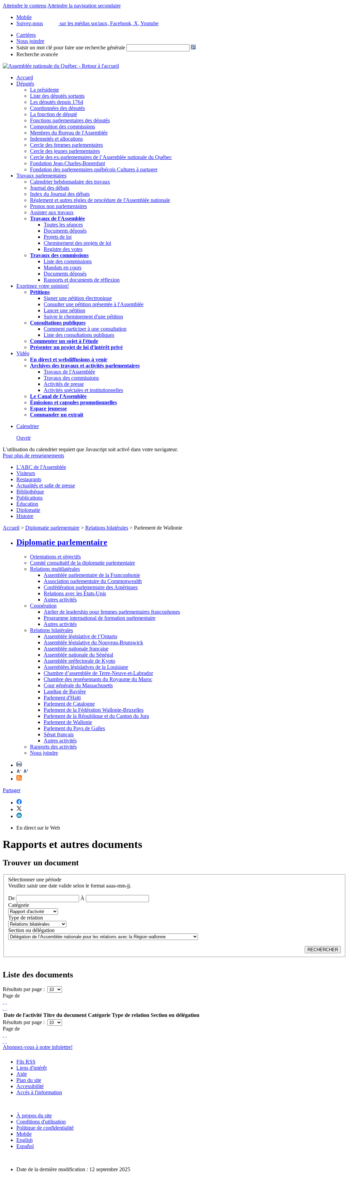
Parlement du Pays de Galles (74, 728)
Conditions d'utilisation (41, 1122)
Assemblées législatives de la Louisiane (86, 667)
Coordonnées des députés (57, 108)
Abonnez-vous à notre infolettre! (38, 1047)
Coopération (43, 606)
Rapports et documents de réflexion (82, 280)
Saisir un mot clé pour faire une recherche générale (70, 47)
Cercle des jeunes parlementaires (65, 151)
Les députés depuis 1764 (56, 102)
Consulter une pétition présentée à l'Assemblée (93, 304)
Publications (29, 498)
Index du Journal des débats (60, 194)
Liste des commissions (68, 261)
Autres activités (60, 599)
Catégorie (18, 905)
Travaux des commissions (59, 255)
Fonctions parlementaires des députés (70, 120)
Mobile (24, 1134)
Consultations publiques (58, 323)
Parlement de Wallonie (68, 722)
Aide (21, 1074)
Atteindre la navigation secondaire (84, 6)
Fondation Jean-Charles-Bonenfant (67, 163)
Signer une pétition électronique (78, 298)
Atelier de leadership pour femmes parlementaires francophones (112, 612)
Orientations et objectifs (55, 557)
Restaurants (28, 479)
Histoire (24, 516)
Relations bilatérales (106, 528)
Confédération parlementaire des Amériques (91, 587)
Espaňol (25, 1146)
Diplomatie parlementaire (52, 528)
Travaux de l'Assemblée (57, 218)
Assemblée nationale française (76, 648)
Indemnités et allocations (56, 139)
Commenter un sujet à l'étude (64, 341)
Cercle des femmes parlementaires (66, 145)
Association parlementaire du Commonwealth (93, 581)
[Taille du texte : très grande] (26, 772)
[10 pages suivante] (3, 1008)
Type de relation (25, 918)
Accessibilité (30, 1086)
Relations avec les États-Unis (75, 593)
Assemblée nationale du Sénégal (78, 655)
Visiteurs (25, 473)
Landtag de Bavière (65, 691)
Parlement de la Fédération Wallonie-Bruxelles (93, 710)
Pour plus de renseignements (33, 455)
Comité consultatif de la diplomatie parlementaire (82, 563)
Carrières (26, 35)
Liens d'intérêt (31, 1068)
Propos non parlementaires (58, 206)
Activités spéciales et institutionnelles (83, 390)
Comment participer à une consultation (85, 329)
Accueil (24, 77)
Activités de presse (64, 384)
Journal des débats (49, 188)
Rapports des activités (53, 747)
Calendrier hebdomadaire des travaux (70, 182)
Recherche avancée (37, 54)
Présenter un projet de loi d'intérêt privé (76, 347)
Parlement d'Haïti (62, 698)
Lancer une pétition (64, 310)
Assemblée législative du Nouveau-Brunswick (93, 642)
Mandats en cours (62, 267)
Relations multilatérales (55, 569)
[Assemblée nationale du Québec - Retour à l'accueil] (61, 66)
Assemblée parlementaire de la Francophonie (92, 575)
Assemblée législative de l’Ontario (80, 636)
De (11, 898)
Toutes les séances (63, 224)
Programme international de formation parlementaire (99, 618)
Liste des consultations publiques (79, 335)
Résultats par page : (24, 989)
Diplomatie (28, 510)
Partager (11, 790)
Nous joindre (30, 41)
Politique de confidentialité (45, 1128)
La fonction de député (53, 114)
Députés (25, 84)
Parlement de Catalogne (69, 704)
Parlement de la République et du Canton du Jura (96, 716)
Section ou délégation (31, 930)
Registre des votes (63, 249)
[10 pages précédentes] (6, 1002)
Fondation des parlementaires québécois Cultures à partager (93, 169)
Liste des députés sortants (57, 96)
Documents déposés (65, 231)
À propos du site (34, 1115)
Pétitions (40, 292)
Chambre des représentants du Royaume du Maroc (98, 679)
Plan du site (28, 1080)
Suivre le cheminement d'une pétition (83, 316)
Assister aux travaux (52, 212)
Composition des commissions (62, 126)
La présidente (44, 90)
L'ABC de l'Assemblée (41, 467)
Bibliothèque (30, 491)
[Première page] (3, 1002)
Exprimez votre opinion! (42, 286)
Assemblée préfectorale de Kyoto (79, 661)
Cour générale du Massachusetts (78, 685)
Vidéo (22, 353)
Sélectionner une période (34, 879)
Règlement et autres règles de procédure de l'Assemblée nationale (100, 200)
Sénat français (59, 734)
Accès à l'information (39, 1092)
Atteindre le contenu (24, 6)
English (24, 1140)
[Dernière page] (6, 1008)
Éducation (27, 504)
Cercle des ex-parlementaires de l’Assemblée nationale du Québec (101, 157)
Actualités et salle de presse (45, 485)
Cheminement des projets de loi (77, 243)
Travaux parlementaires (41, 175)
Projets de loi (58, 237)
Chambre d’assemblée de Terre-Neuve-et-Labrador (98, 673)
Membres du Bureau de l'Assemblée (69, 133)
